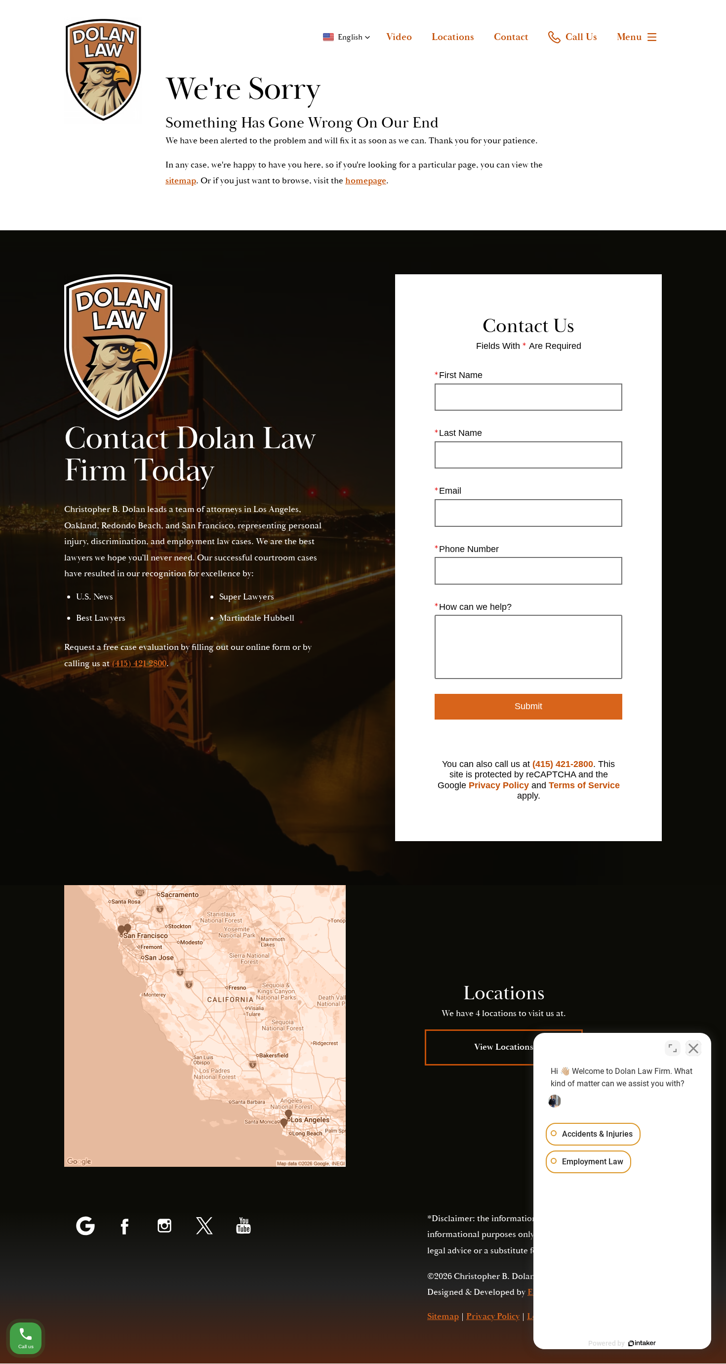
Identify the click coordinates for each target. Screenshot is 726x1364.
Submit (528, 706)
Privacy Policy (499, 785)
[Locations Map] (205, 1026)
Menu (629, 37)
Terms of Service (584, 785)
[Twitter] (204, 1226)
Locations (453, 37)
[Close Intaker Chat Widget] (693, 1048)
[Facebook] (125, 1226)
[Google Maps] (85, 1226)
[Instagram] (164, 1226)
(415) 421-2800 (562, 764)
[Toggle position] (673, 1048)
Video (399, 37)
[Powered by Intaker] (642, 1343)
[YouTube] (243, 1226)
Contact (511, 37)
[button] (346, 37)
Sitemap (443, 1316)
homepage (365, 180)
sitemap (180, 180)
